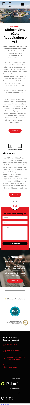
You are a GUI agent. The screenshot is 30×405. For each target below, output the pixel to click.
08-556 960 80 (12, 344)
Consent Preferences (5, 404)
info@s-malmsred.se (14, 350)
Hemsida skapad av (15, 378)
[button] (22, 4)
